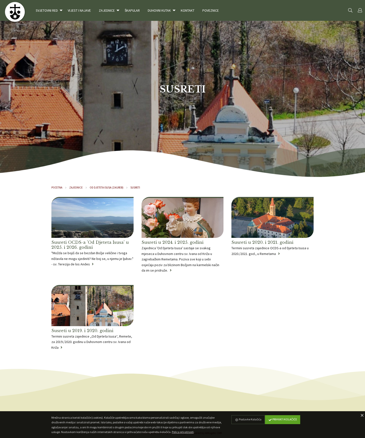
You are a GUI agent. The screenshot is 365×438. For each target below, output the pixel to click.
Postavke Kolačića (249, 419)
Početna (56, 187)
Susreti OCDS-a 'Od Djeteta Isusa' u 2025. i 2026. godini (90, 245)
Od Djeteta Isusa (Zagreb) (106, 187)
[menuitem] (48, 10)
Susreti (135, 187)
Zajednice (76, 187)
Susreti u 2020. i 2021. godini (262, 242)
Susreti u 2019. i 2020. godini (82, 330)
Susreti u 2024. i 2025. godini (173, 242)
